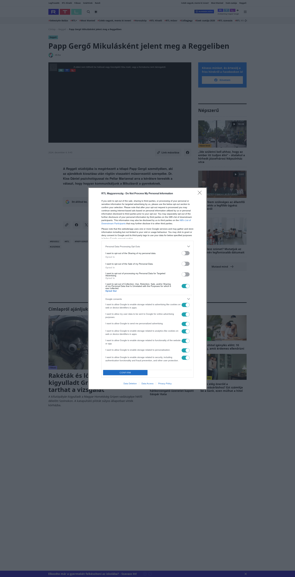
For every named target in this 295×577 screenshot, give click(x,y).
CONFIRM (125, 373)
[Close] (201, 194)
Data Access (147, 383)
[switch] (186, 253)
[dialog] (147, 288)
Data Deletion (130, 383)
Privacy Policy (165, 383)
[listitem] (147, 246)
